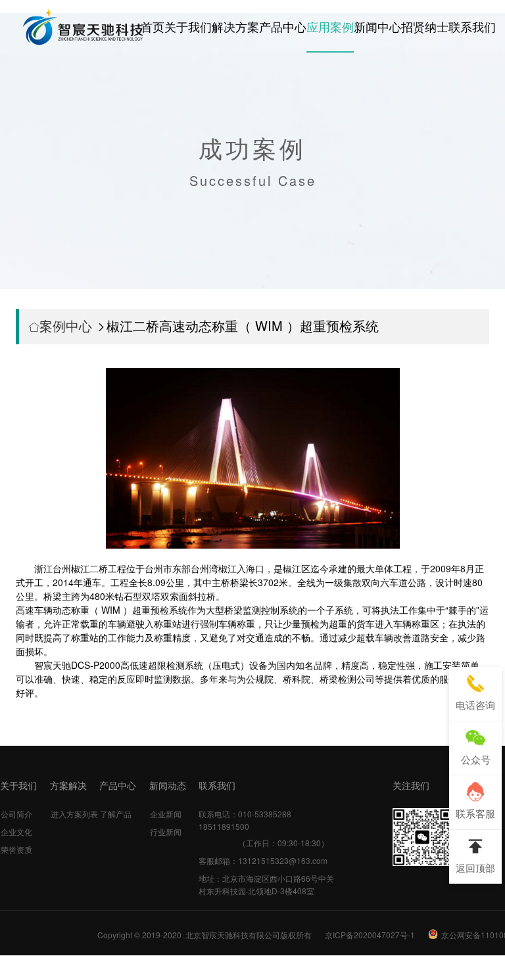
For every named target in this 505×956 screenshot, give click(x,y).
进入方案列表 (74, 813)
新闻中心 (377, 26)
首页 (152, 26)
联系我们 (472, 26)
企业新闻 (165, 813)
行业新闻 (165, 831)
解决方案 (235, 26)
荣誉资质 (16, 849)
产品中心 (282, 26)
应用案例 (330, 26)
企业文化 (16, 831)
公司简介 (16, 813)
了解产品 (116, 813)
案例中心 (65, 325)
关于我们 (188, 26)
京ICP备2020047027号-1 (370, 934)
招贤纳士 (424, 26)
